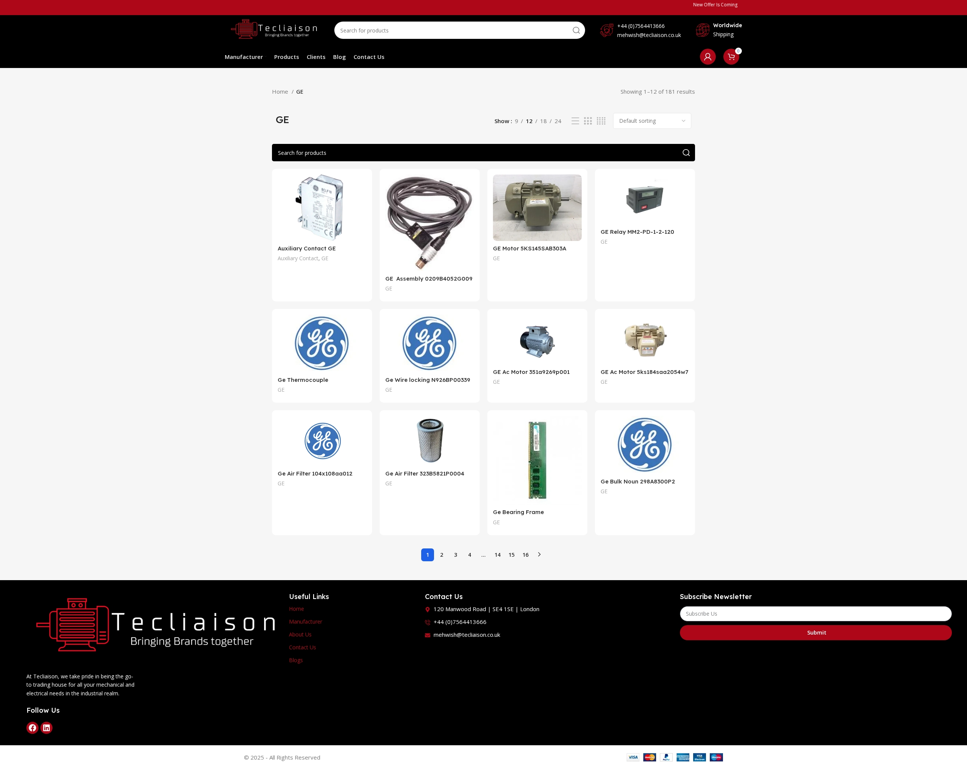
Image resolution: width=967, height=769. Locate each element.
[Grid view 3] (588, 121)
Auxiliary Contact (298, 258)
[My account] (708, 56)
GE (324, 258)
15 (511, 554)
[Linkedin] (46, 728)
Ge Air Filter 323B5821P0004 (424, 473)
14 (497, 554)
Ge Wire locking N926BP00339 (427, 379)
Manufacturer (305, 621)
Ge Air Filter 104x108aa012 (315, 473)
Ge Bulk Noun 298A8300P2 (638, 481)
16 (525, 554)
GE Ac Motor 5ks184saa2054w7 (644, 371)
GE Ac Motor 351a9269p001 (531, 371)
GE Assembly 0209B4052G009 (429, 278)
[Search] (576, 30)
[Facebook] (32, 728)
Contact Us (302, 647)
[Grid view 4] (601, 121)
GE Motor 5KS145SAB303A (529, 248)
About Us (300, 634)
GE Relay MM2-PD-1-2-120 (637, 231)
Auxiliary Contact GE (307, 248)
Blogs (296, 660)
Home (281, 91)
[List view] (575, 121)
